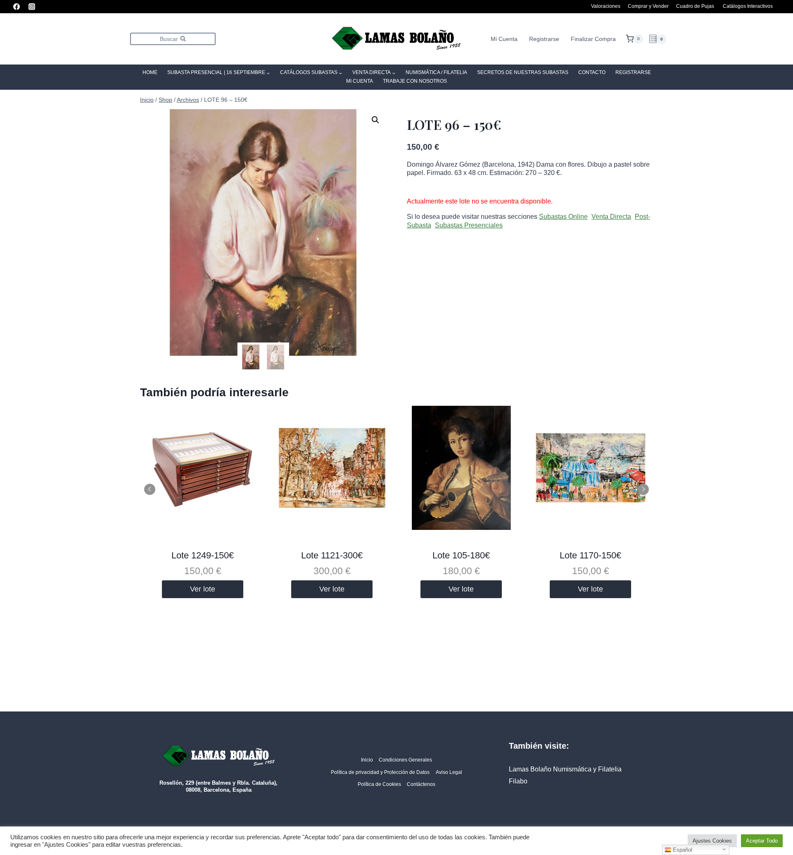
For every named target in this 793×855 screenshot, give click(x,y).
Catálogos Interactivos (748, 6)
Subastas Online (563, 216)
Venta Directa (611, 216)
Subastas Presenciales (469, 225)
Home (149, 72)
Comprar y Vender (648, 6)
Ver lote (202, 589)
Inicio (367, 760)
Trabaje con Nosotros (415, 81)
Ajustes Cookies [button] (712, 841)
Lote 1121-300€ (332, 555)
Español (681, 850)
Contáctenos (421, 784)
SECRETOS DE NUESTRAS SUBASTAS (522, 72)
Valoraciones (605, 6)
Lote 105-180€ (461, 555)
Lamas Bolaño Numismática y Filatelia (565, 769)
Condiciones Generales (405, 760)
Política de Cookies (379, 784)
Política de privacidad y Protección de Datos (380, 772)
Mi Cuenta (504, 39)
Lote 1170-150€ (590, 555)
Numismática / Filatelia (436, 72)
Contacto (591, 72)
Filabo (518, 781)
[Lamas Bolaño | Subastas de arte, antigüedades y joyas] (396, 39)
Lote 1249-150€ (202, 555)
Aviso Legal (449, 772)
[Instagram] (31, 6)
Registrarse (544, 39)
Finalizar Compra (593, 39)
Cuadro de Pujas (695, 6)
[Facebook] (16, 6)
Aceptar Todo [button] (762, 841)
